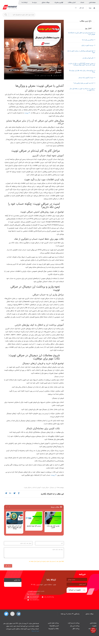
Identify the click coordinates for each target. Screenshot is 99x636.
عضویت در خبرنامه (75, 590)
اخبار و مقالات (72, 2)
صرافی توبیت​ (45, 487)
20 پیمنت (27, 113)
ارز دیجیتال (53, 487)
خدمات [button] (82, 2)
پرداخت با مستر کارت (73, 623)
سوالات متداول (46, 2)
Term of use (35, 631)
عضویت (94, 626)
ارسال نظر (8, 566)
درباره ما (34, 2)
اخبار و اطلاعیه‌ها (54, 626)
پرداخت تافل (76, 629)
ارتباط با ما (24, 2)
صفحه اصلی (92, 2)
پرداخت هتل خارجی (53, 623)
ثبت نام (81, 8)
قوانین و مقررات (58, 2)
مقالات (58, 67)
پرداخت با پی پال (74, 626)
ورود (90, 8)
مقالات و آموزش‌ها (54, 629)
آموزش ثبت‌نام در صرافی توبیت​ (32, 487)
